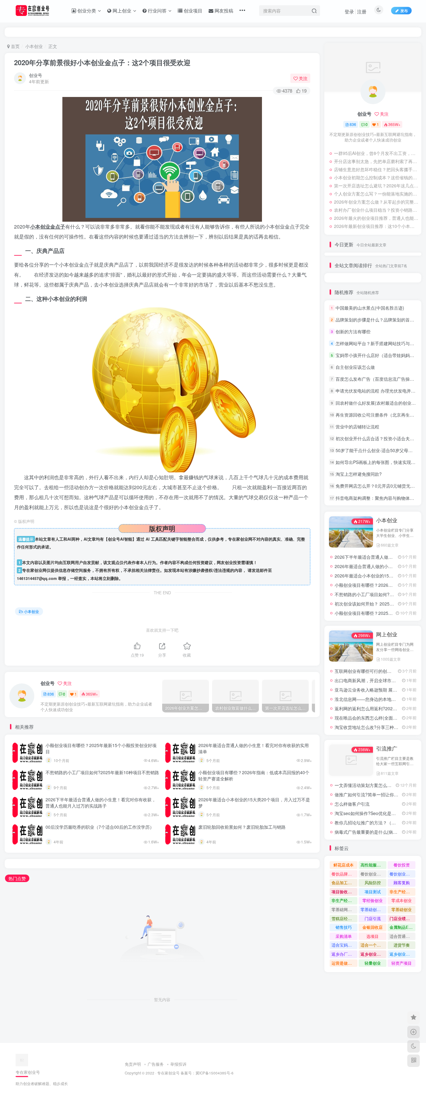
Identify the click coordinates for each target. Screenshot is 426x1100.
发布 (404, 10)
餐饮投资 (402, 865)
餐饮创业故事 (402, 874)
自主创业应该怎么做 (355, 367)
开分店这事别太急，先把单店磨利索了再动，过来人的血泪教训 (376, 161)
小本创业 (34, 46)
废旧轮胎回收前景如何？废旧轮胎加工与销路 (242, 827)
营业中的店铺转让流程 (357, 426)
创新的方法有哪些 (353, 331)
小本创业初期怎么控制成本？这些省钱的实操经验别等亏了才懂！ (376, 177)
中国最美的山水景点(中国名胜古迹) (370, 308)
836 (50, 694)
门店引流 (373, 918)
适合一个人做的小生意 (373, 945)
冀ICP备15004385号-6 (215, 1072)
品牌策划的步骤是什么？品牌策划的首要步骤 (379, 319)
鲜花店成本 (343, 865)
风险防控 (373, 882)
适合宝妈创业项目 (344, 945)
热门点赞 (17, 878)
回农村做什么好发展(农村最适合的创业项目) (379, 403)
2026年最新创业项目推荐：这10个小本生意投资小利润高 (376, 226)
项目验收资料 (344, 892)
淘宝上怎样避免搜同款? (359, 474)
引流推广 (386, 748)
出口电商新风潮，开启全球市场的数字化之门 (378, 680)
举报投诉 (178, 1064)
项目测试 (373, 892)
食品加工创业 (344, 882)
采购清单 (344, 936)
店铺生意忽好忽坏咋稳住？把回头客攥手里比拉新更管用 (376, 169)
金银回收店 (372, 927)
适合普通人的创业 (402, 936)
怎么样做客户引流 (352, 804)
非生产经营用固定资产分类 (344, 900)
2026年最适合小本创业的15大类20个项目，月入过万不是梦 (254, 802)
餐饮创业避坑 (373, 874)
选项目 (372, 936)
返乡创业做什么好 (402, 954)
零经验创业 (372, 900)
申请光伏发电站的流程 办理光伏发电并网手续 (380, 391)
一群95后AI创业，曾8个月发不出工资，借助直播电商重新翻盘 (376, 153)
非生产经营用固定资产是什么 (402, 892)
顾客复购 (402, 882)
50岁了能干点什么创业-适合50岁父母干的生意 (381, 450)
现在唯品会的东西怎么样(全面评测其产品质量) (380, 718)
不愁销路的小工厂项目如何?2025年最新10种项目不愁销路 (102, 772)
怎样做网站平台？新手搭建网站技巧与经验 (377, 343)
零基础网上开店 (344, 909)
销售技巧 (344, 927)
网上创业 (386, 634)
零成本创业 (401, 900)
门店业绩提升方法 (402, 918)
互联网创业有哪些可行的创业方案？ (369, 671)
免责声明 (133, 1064)
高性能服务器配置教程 (373, 865)
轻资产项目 (401, 963)
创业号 (35, 75)
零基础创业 (401, 909)
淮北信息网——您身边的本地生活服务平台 (376, 699)
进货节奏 (402, 945)
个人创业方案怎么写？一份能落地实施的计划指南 (376, 194)
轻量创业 (373, 963)
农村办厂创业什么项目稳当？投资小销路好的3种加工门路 (376, 210)
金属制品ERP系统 (402, 927)
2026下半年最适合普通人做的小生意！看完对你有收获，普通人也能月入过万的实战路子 (101, 802)
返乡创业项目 (373, 954)
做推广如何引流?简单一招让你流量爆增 (373, 794)
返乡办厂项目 (344, 954)
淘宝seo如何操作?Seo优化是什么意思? (373, 813)
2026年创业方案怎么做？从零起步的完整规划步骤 (376, 202)
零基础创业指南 (373, 909)
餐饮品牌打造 (344, 874)
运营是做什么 (344, 963)
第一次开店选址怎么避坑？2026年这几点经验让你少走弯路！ (376, 185)
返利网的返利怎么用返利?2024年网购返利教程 (380, 708)
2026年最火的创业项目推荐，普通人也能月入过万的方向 (376, 218)
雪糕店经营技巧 (344, 918)
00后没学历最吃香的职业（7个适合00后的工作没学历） (100, 827)
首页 (15, 46)
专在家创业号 (168, 1072)
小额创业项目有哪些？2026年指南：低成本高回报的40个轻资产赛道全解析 (253, 775)
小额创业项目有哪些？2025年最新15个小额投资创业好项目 (101, 748)
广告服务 (156, 1064)
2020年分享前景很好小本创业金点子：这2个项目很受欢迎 (102, 62)
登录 (349, 11)
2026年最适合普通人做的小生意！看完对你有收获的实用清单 (253, 748)
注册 (361, 11)
